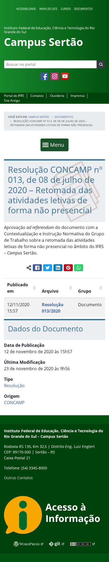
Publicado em (17, 288)
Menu (58, 144)
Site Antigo (12, 100)
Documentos (83, 8)
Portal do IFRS (14, 95)
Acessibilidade (26, 8)
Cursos (66, 8)
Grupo (84, 291)
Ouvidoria (57, 95)
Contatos (37, 95)
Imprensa (78, 95)
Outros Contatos (18, 477)
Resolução (14, 385)
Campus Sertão (38, 117)
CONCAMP (14, 402)
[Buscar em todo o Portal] (101, 64)
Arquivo (50, 291)
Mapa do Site (48, 8)
